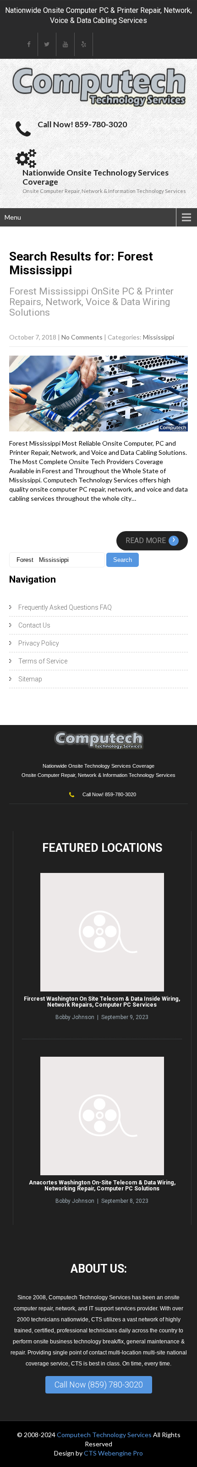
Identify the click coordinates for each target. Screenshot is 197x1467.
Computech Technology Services (105, 1435)
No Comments (82, 337)
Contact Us (34, 625)
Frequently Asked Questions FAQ (65, 607)
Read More (150, 540)
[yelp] (84, 44)
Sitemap (30, 679)
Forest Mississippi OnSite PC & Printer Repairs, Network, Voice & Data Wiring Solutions (91, 302)
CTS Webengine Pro (113, 1453)
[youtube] (65, 44)
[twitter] (47, 44)
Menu (13, 217)
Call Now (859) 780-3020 (99, 1384)
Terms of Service (42, 661)
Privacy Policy (38, 643)
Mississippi (158, 337)
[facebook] (29, 44)
